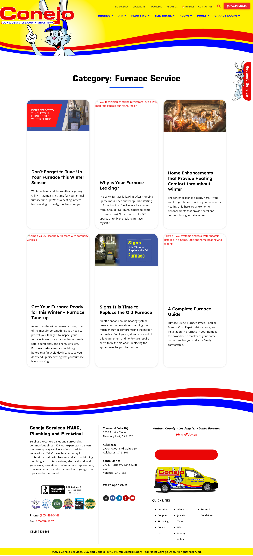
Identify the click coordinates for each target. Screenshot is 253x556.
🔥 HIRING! (188, 6)
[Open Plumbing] (148, 16)
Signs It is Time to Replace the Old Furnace (126, 309)
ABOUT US (172, 6)
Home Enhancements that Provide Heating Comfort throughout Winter (190, 181)
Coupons (163, 515)
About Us (182, 509)
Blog (179, 527)
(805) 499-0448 (49, 515)
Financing (163, 521)
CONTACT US (205, 6)
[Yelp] (126, 498)
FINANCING (156, 6)
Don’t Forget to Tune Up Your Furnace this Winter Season (57, 177)
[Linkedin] (119, 498)
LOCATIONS (139, 6)
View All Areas (186, 434)
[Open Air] (125, 16)
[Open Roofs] (191, 16)
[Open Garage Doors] (239, 16)
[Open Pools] (208, 16)
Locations (163, 509)
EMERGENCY (121, 6)
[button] (219, 7)
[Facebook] (113, 498)
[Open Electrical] (173, 16)
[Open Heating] (112, 16)
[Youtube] (132, 498)
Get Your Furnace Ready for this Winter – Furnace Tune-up (57, 312)
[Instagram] (106, 498)
